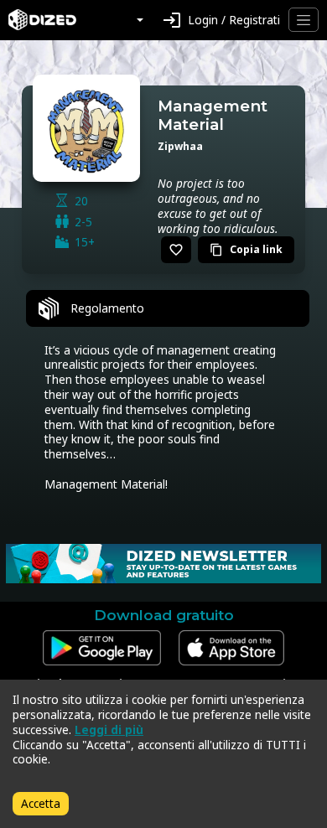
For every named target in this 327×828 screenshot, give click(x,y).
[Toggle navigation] (303, 20)
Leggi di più (109, 729)
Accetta (40, 803)
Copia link (246, 249)
